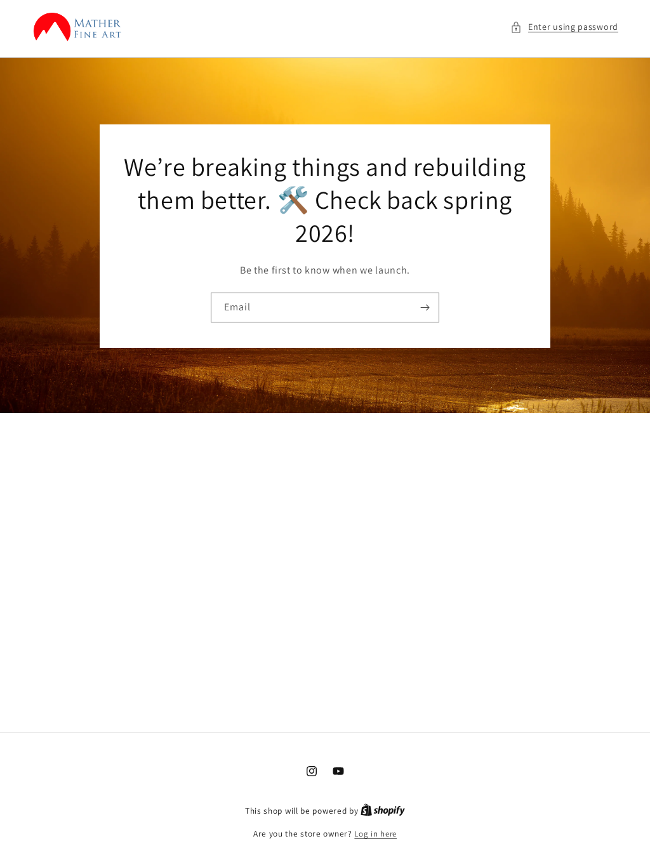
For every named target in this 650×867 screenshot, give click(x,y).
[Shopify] (383, 810)
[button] (564, 27)
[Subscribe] (425, 307)
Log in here (375, 833)
